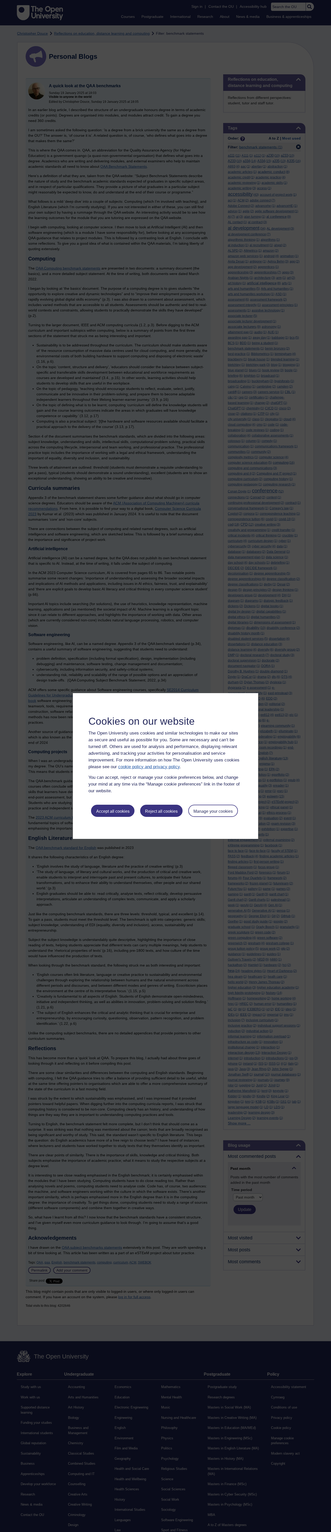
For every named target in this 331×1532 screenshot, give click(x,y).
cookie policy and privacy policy (149, 766)
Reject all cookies (161, 811)
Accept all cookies (113, 811)
